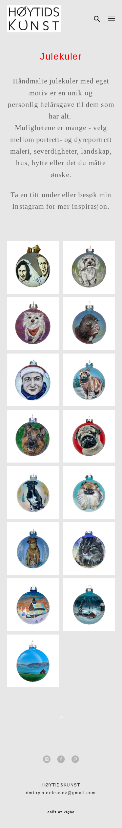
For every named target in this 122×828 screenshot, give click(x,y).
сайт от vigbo (61, 812)
